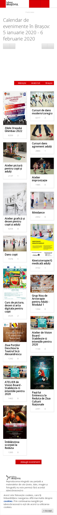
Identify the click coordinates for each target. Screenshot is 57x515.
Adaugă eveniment (30, 461)
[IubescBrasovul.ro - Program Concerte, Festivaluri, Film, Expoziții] (3, 4)
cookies (8, 501)
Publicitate (29, 12)
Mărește (21, 83)
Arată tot (35, 83)
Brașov (48, 83)
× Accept (47, 510)
